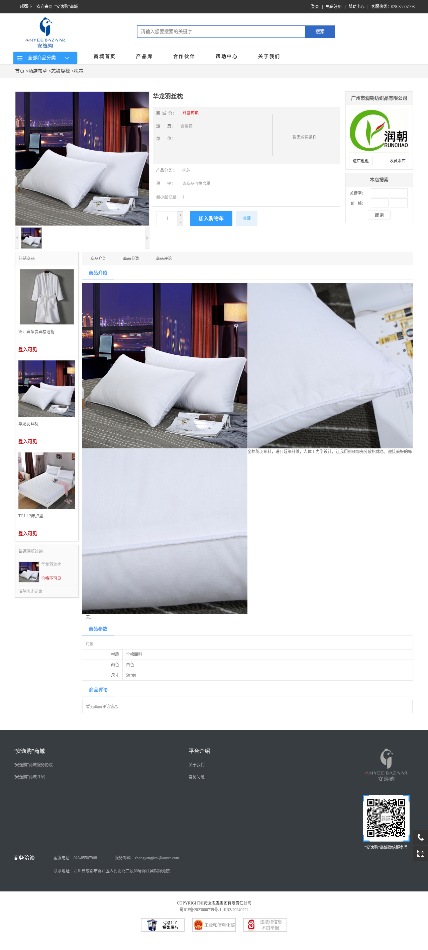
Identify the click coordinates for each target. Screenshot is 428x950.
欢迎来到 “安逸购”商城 (57, 6)
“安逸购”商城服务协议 (33, 765)
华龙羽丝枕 (51, 564)
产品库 (144, 56)
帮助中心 (356, 6)
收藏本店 (398, 161)
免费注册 (334, 6)
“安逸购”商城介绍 (29, 777)
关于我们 (269, 56)
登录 (315, 6)
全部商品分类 (40, 57)
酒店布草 (37, 71)
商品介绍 (98, 258)
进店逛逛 (361, 161)
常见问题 (197, 777)
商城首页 (105, 56)
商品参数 (131, 258)
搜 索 (379, 215)
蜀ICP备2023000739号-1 (200, 910)
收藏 (247, 218)
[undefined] (82, 159)
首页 (19, 71)
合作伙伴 (184, 56)
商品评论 (164, 258)
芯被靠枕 (60, 71)
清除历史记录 (30, 591)
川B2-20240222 (235, 910)
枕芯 (78, 71)
